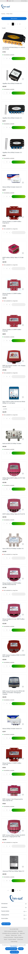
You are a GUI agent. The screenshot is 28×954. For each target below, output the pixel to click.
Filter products (14, 18)
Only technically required (11, 948)
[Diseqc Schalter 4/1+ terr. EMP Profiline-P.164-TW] (14, 610)
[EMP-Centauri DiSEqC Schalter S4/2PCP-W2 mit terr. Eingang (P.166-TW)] (14, 826)
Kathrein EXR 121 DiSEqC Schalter (12, 443)
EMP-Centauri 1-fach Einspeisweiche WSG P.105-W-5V (13, 800)
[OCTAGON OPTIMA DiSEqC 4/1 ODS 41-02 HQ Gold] (14, 39)
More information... (14, 946)
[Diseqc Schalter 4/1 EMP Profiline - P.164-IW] (14, 285)
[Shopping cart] (25, 10)
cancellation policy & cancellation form (10, 933)
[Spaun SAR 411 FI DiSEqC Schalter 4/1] (14, 540)
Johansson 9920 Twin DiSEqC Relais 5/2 (13, 871)
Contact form (20, 939)
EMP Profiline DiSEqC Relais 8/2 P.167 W (14, 514)
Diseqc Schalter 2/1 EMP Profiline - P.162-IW (12, 330)
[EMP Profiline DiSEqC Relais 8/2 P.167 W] (14, 505)
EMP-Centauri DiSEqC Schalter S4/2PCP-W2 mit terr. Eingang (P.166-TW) (14, 836)
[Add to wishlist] (22, 43)
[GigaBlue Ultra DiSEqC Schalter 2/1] (14, 144)
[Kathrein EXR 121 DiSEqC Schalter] (14, 435)
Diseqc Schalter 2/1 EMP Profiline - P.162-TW (12, 764)
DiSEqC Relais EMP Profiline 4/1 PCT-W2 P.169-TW (14, 478)
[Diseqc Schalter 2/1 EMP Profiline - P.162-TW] (14, 754)
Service (19, 935)
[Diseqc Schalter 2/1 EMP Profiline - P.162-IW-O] (14, 213)
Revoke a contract (6, 923)
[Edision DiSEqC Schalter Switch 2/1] (14, 720)
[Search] (12, 10)
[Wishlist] (16, 10)
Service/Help (24, 1)
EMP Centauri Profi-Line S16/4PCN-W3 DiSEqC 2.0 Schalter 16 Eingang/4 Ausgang (13, 693)
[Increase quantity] (9, 58)
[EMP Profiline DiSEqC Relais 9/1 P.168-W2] (14, 249)
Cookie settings (14, 941)
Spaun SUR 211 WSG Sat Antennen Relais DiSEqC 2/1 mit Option (14, 402)
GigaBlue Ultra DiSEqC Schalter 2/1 (12, 152)
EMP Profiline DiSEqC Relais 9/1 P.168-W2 (13, 258)
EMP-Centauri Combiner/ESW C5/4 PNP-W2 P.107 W (14, 656)
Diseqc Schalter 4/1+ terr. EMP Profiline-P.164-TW (14, 620)
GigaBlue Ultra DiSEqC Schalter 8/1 (12, 83)
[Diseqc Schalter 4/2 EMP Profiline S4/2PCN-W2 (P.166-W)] (14, 574)
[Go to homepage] (5, 7)
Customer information (8, 937)
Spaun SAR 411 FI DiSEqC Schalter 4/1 (13, 548)
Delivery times (14, 935)
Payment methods (12, 939)
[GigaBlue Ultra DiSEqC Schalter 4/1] (14, 109)
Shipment (8, 935)
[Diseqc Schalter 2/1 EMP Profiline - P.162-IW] (14, 321)
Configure (21, 948)
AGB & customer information (10, 931)
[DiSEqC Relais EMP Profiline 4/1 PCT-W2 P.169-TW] (14, 469)
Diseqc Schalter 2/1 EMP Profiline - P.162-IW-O (12, 222)
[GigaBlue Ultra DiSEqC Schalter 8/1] (14, 75)
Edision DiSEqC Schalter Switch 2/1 (12, 728)
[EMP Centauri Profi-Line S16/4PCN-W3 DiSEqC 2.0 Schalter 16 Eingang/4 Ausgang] (14, 682)
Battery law (22, 933)
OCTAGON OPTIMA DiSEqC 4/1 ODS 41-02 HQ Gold (14, 48)
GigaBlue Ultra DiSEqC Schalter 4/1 (12, 118)
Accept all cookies (14, 952)
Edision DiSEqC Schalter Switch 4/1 (12, 187)
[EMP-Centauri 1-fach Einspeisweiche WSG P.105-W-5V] (14, 790)
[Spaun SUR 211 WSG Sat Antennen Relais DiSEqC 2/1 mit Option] (14, 393)
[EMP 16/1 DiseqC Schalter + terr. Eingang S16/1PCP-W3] (14, 357)
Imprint (5, 939)
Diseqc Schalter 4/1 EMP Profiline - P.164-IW (12, 294)
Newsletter (20, 931)
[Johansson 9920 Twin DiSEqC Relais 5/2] (14, 862)
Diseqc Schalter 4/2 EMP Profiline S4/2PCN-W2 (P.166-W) (12, 584)
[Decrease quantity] (4, 58)
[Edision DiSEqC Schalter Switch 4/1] (14, 178)
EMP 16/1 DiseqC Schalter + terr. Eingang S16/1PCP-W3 (14, 366)
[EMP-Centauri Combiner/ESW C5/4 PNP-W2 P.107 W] (14, 646)
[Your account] (20, 10)
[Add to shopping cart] (18, 58)
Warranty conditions (18, 937)
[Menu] (2, 10)
